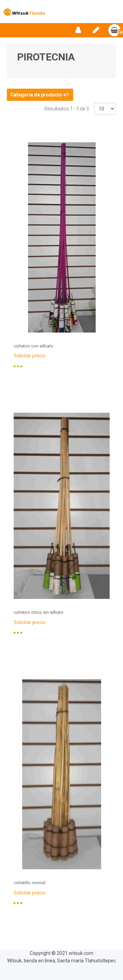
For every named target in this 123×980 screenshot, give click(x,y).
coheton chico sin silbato (39, 612)
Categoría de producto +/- (40, 94)
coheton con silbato (33, 346)
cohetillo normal (29, 882)
